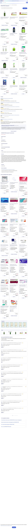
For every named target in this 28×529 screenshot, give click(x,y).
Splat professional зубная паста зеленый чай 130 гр (23, 17)
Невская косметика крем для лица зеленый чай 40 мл (23, 69)
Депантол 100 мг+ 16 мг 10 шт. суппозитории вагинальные (23, 204)
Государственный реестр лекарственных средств (8, 169)
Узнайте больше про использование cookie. (6, 525)
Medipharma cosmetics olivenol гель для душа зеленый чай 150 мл (23, 86)
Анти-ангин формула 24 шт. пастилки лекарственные (13, 306)
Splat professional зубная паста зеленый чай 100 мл (14, 17)
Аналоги (25, 8)
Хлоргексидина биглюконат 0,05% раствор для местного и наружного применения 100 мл (14, 245)
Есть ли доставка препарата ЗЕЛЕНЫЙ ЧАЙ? (7, 424)
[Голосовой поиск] (25, 2)
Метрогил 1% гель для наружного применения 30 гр (23, 245)
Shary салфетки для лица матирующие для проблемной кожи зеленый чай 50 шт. (23, 53)
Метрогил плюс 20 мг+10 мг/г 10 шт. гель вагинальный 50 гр (4, 245)
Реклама (7, 181)
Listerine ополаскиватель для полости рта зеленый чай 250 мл (13, 86)
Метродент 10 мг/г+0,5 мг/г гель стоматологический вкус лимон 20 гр (4, 285)
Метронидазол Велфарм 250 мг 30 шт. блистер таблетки (14, 285)
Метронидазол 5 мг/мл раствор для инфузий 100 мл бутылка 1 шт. (5, 307)
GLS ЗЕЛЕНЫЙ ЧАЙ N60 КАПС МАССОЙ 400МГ (13, 34)
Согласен (14, 527)
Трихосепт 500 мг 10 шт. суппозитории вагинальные (4, 204)
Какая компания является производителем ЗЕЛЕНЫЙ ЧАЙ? (10, 422)
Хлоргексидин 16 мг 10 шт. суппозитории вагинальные (22, 265)
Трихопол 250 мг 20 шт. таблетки (22, 224)
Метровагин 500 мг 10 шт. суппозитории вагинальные (13, 265)
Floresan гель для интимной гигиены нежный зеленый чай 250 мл (14, 69)
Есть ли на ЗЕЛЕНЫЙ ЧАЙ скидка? (6, 426)
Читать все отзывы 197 (13, 131)
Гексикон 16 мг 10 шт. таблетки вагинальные (14, 224)
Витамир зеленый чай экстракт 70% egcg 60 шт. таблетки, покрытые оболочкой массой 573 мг (23, 34)
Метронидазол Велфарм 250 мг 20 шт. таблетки (14, 204)
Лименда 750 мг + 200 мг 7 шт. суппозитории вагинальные (23, 183)
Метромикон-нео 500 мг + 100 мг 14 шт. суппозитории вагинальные (23, 285)
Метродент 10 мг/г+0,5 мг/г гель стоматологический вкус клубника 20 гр (4, 265)
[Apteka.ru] (2, 0)
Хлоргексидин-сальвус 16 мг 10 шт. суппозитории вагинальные (14, 183)
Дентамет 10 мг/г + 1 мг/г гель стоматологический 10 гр (4, 183)
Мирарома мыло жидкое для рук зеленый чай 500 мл (13, 53)
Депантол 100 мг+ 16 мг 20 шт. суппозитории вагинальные (4, 224)
